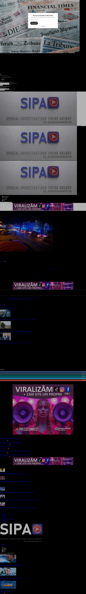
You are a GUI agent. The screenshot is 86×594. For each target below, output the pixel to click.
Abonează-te (33, 23)
